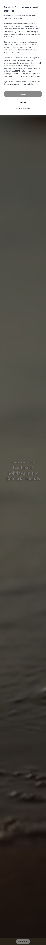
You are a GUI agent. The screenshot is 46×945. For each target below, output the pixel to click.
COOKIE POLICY (14, 84)
